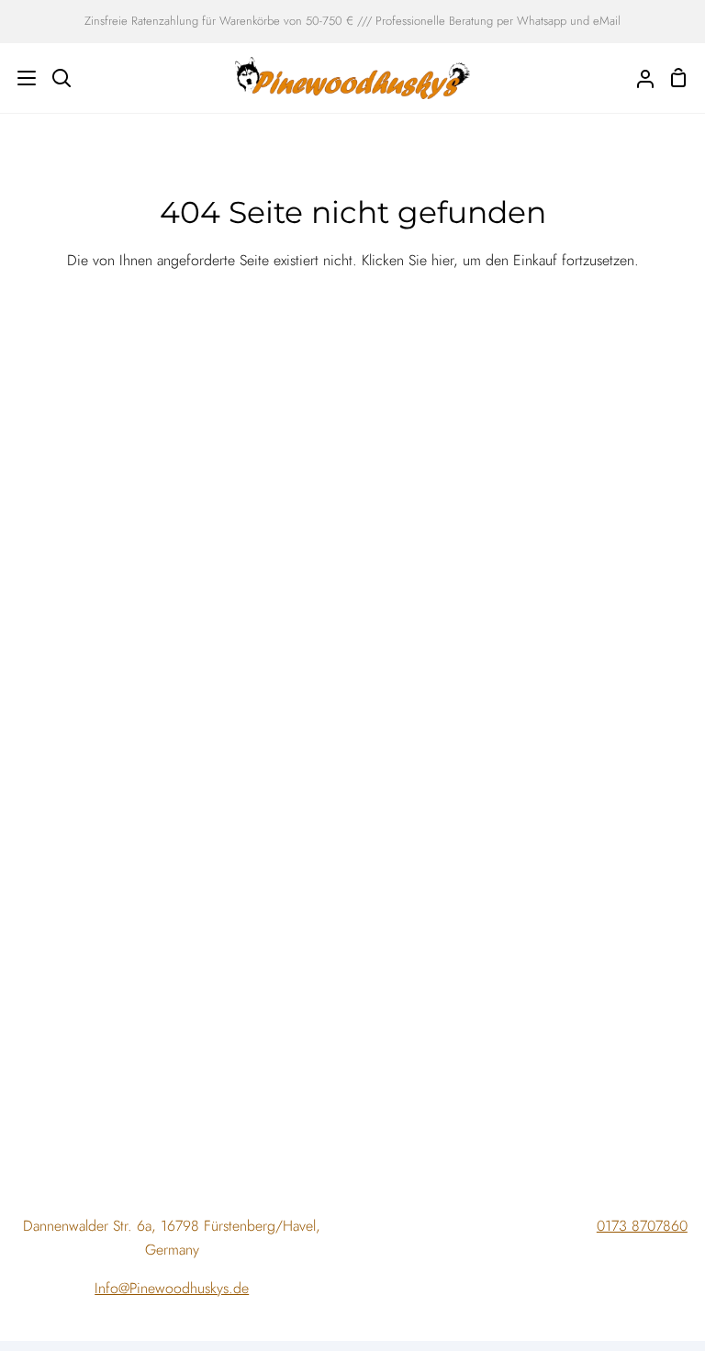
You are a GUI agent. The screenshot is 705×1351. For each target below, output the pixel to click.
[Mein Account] (638, 78)
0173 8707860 (642, 1225)
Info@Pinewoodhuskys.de (172, 1288)
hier (442, 260)
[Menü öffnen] (19, 78)
